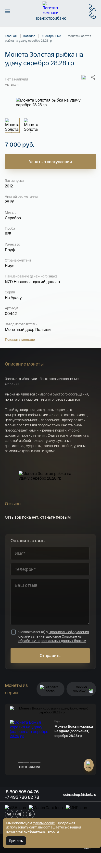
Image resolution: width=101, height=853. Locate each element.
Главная (11, 36)
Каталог (29, 36)
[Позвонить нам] (92, 7)
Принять (16, 841)
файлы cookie (44, 823)
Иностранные (51, 36)
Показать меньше (20, 339)
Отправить (50, 655)
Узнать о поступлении (50, 161)
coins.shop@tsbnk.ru (79, 794)
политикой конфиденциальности (32, 831)
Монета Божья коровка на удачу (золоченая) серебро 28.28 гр (73, 731)
